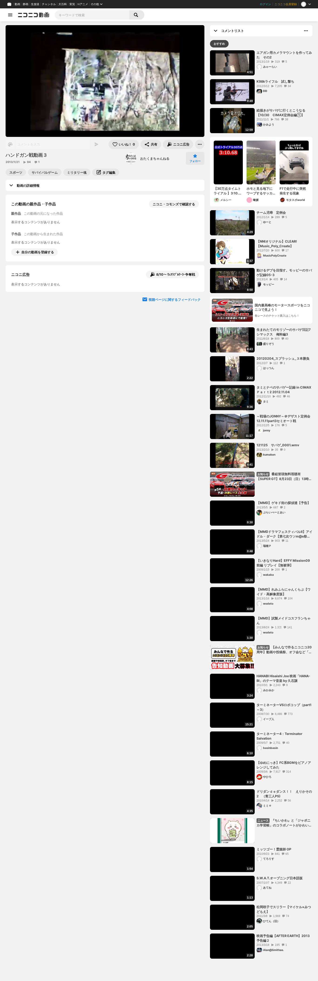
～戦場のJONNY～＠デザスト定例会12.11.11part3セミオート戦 (283, 418)
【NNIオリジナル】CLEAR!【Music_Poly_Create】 (277, 243)
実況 (72, 4)
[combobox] (92, 15)
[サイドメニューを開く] (10, 15)
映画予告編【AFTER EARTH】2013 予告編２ (283, 938)
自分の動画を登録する (37, 252)
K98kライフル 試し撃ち (275, 81)
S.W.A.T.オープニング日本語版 (280, 878)
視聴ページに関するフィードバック (175, 340)
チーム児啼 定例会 (271, 212)
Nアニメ (83, 4)
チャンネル (49, 4)
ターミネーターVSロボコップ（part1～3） (284, 707)
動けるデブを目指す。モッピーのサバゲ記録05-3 (284, 272)
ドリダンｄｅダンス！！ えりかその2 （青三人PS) (284, 793)
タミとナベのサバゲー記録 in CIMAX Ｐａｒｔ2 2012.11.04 (284, 389)
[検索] (136, 15)
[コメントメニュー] (306, 30)
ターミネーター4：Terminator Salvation (279, 736)
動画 (17, 4)
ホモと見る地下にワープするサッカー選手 (260, 190)
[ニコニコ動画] (33, 15)
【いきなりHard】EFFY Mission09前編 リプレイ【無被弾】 (283, 562)
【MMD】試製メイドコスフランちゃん (284, 620)
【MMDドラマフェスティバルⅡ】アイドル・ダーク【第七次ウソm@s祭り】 (284, 534)
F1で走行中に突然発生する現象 (293, 190)
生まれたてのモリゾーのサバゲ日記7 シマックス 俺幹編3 (284, 332)
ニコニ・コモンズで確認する (174, 204)
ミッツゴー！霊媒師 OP (274, 849)
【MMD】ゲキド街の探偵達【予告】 (284, 503)
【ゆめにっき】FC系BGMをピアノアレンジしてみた (284, 765)
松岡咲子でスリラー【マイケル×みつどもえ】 (284, 909)
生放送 (35, 4)
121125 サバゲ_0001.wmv (278, 445)
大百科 (62, 4)
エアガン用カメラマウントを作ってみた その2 (284, 55)
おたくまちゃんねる (154, 158)
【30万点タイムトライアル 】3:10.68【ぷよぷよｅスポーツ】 (228, 190)
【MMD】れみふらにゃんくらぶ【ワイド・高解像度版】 (284, 591)
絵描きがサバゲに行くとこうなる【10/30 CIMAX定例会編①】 (281, 112)
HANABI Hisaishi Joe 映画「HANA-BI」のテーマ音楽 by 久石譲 (283, 678)
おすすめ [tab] (219, 43)
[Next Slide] (195, 295)
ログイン (265, 4)
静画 (25, 4)
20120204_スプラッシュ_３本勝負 (283, 358)
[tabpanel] (261, 504)
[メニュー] (199, 144)
